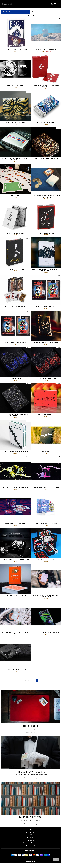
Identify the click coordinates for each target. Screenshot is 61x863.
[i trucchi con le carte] (30, 752)
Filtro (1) (7, 12)
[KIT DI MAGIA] (30, 706)
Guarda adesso (30, 732)
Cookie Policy (30, 837)
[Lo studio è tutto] (30, 798)
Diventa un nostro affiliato (30, 842)
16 (33, 680)
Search (30, 829)
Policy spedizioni (30, 845)
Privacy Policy (30, 832)
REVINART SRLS (30, 850)
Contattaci (30, 840)
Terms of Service (30, 834)
